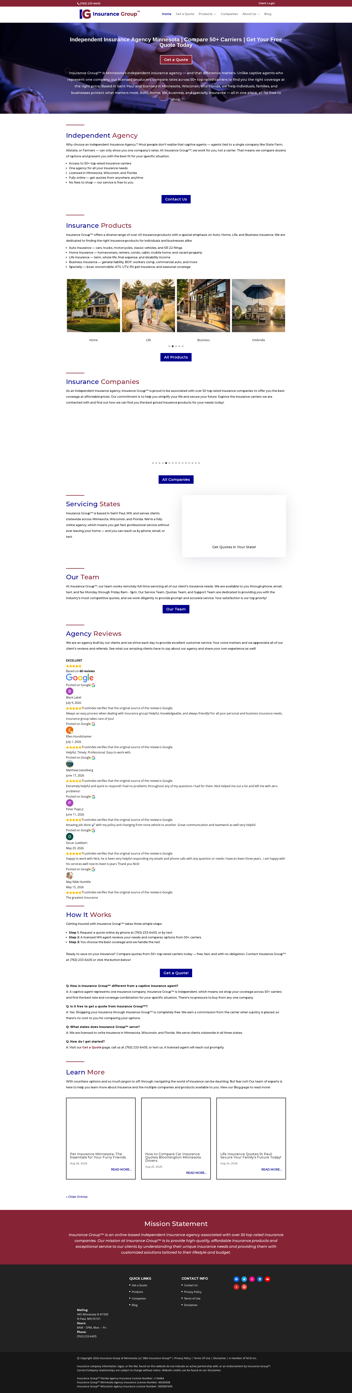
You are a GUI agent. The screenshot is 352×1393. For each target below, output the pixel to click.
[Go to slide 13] (192, 463)
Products (206, 14)
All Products (176, 357)
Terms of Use (192, 1298)
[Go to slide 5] (183, 346)
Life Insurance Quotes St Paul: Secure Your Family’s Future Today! (250, 1155)
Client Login (266, 3)
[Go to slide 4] (179, 346)
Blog (267, 14)
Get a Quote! (176, 973)
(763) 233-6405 (90, 3)
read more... (121, 1169)
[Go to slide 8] (176, 463)
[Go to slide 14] (196, 463)
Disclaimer (190, 1305)
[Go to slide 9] (179, 463)
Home (166, 14)
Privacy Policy (192, 1292)
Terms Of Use (202, 1358)
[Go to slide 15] (199, 463)
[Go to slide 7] (173, 463)
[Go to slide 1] (169, 346)
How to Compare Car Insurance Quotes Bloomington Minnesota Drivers (173, 1157)
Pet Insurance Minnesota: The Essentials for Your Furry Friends (98, 1155)
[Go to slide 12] (189, 463)
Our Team (176, 609)
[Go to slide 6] (169, 463)
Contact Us (176, 199)
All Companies (176, 479)
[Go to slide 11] (186, 463)
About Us (249, 14)
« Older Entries (77, 1197)
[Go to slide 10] (183, 463)
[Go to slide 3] (176, 346)
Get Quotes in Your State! (234, 547)
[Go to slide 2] (173, 346)
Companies (229, 14)
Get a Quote (185, 14)
